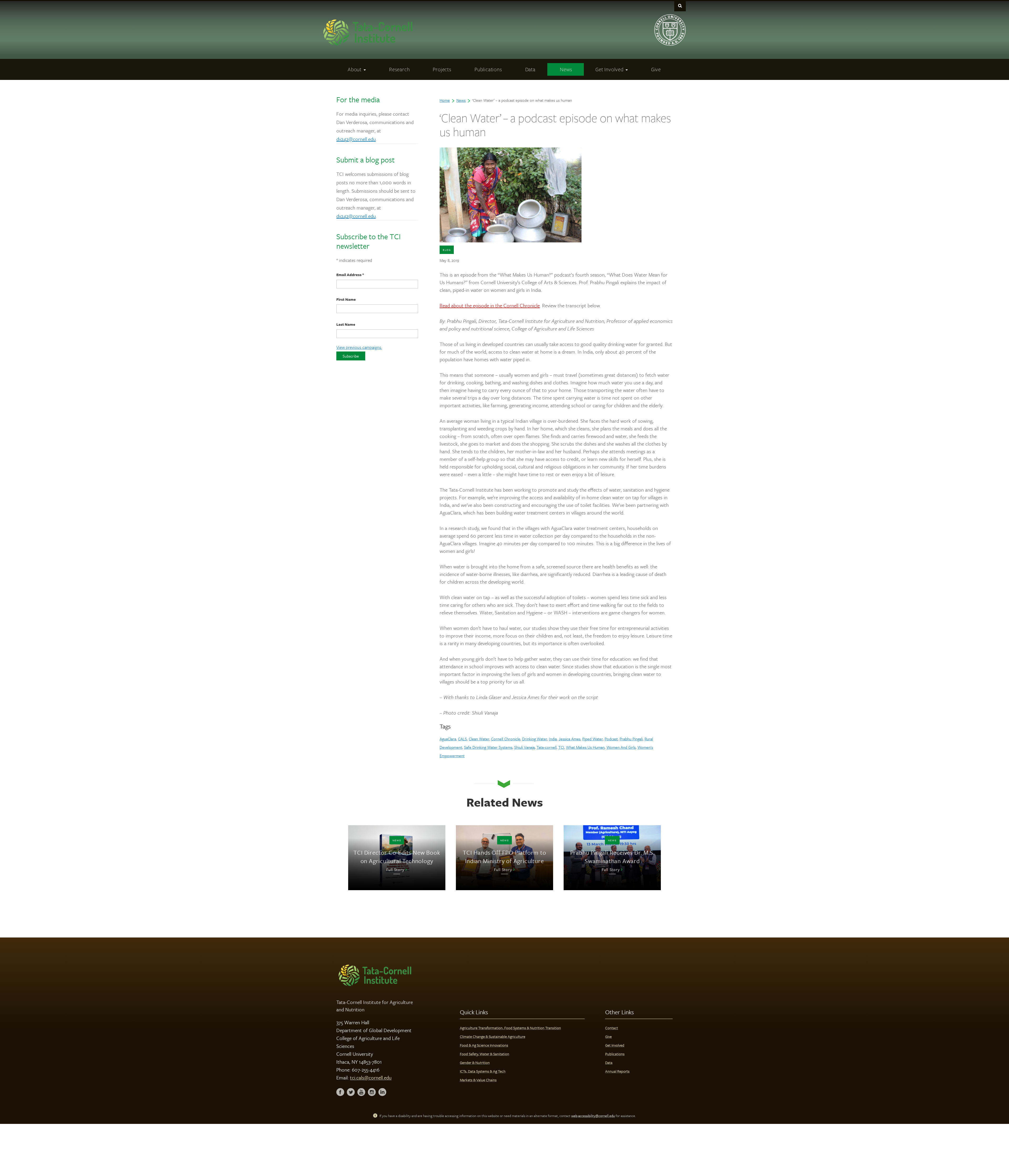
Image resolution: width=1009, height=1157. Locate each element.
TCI (561, 747)
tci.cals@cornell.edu (371, 1077)
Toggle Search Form (680, 5)
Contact (611, 1028)
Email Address (350, 274)
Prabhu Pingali (631, 739)
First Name (346, 299)
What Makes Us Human (585, 747)
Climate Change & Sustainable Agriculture (492, 1036)
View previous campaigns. (359, 347)
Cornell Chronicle (505, 739)
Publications (615, 1054)
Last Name (345, 324)
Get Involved (614, 1045)
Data (608, 1062)
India (553, 739)
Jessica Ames (569, 739)
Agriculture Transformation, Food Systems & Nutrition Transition (510, 1028)
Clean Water (479, 739)
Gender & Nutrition (475, 1062)
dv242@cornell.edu (356, 138)
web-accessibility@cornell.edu (593, 1115)
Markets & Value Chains (478, 1080)
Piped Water (592, 739)
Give (608, 1036)
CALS (462, 739)
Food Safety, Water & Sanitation (484, 1054)
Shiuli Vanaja (524, 747)
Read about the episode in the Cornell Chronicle (490, 305)
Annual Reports (617, 1071)
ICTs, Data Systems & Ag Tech (483, 1071)
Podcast (611, 739)
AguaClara (448, 739)
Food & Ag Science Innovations (484, 1045)
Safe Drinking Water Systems (488, 747)
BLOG (447, 250)
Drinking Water (534, 739)
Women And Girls (621, 747)
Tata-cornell (547, 747)
